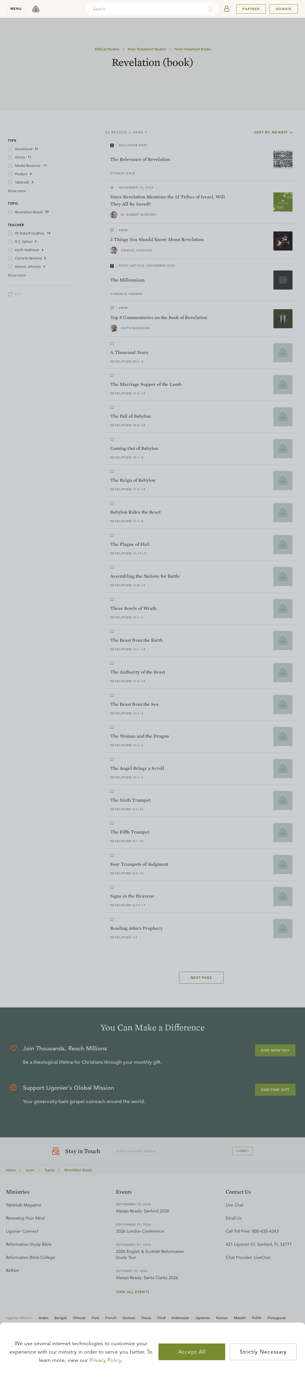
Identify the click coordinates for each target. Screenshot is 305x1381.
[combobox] (144, 9)
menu (16, 9)
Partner (251, 9)
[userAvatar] (227, 9)
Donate (284, 9)
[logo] (36, 9)
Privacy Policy (105, 1360)
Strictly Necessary (263, 1352)
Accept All (192, 1352)
